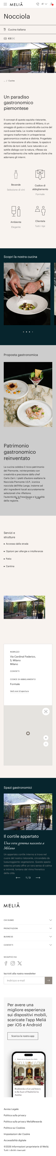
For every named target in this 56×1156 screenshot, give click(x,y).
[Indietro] (18, 498)
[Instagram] (13, 963)
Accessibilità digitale (15, 1140)
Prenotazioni (11, 928)
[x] (19, 963)
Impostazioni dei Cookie (17, 1134)
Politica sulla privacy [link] (15, 1115)
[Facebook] (6, 963)
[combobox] (44, 4)
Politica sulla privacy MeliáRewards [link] (23, 1121)
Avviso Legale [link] (11, 1109)
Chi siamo (9, 920)
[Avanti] (38, 498)
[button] (28, 733)
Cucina (11, 80)
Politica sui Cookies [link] (14, 1127)
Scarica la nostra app (22, 1035)
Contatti (8, 945)
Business (8, 936)
